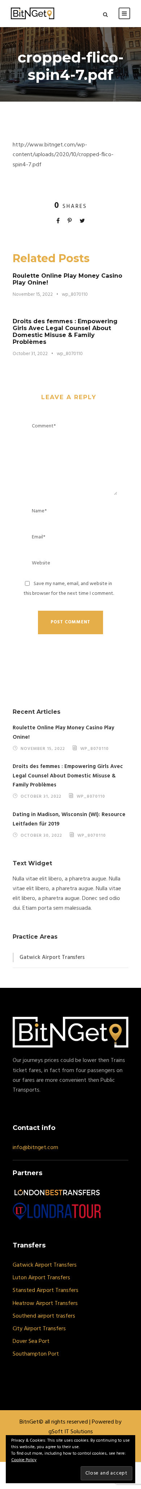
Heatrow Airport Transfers (45, 1303)
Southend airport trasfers (44, 1316)
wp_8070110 (75, 294)
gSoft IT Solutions (70, 1432)
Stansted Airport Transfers (45, 1290)
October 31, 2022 (30, 354)
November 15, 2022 (33, 294)
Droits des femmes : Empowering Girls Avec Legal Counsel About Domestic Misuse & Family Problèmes (65, 332)
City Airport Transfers (39, 1329)
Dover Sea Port (31, 1341)
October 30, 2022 (41, 835)
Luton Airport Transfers (41, 1278)
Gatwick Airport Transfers (52, 957)
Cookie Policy (24, 1460)
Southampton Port (36, 1354)
